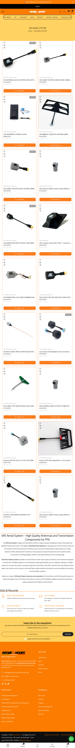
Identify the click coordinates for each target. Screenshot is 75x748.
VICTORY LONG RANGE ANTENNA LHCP (17, 515)
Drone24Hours (17, 735)
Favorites (41, 665)
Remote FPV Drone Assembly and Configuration (15, 703)
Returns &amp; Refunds (45, 707)
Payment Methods (43, 710)
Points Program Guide (7, 714)
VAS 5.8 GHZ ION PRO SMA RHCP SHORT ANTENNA (56, 297)
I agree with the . (38, 639)
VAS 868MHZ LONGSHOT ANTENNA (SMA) (53, 134)
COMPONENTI (23, 17)
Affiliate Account (43, 669)
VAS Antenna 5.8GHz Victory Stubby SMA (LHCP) (55, 188)
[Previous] (1, 17)
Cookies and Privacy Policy (51, 735)
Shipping (40, 703)
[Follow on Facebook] (2, 684)
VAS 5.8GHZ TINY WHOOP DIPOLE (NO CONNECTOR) (21, 406)
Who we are (41, 695)
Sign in (40, 661)
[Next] (73, 17)
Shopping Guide (5, 710)
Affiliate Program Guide (8, 718)
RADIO (32, 17)
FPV (15, 17)
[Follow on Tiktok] (8, 684)
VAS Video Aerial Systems (10, 77)
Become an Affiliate (7, 721)
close (2, 2)
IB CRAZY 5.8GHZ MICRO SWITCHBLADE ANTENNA (21, 351)
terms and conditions (43, 639)
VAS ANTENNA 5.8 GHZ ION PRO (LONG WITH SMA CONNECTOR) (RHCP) (28, 80)
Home (30, 31)
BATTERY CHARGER (52, 17)
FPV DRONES (7, 17)
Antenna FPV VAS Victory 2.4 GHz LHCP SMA (18, 460)
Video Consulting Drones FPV (9, 707)
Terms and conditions (67, 735)
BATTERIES (40, 17)
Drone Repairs (5, 699)
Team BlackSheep (43, 240)
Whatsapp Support (9, 680)
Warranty (41, 714)
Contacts (40, 699)
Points (40, 672)
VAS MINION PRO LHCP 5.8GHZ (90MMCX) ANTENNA (21, 297)
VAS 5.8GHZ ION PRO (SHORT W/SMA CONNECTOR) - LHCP (24, 188)
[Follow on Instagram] (5, 684)
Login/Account (42, 657)
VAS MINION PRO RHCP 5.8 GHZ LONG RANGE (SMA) (21, 243)
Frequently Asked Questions (9, 695)
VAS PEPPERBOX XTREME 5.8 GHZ (15, 134)
